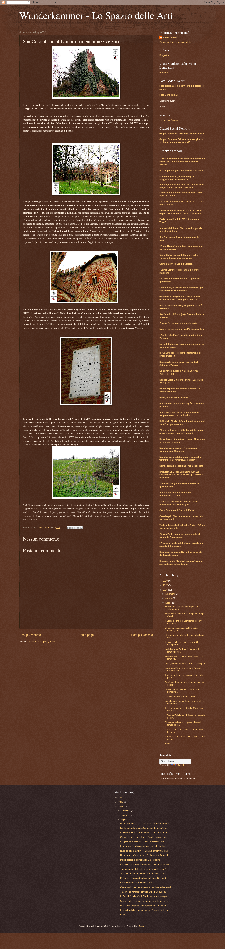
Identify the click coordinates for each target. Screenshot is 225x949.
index (167, 743)
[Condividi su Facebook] (77, 527)
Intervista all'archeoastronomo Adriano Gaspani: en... (145, 864)
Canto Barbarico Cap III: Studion (176, 264)
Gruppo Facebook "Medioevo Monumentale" (182, 133)
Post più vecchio (142, 635)
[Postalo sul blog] (71, 527)
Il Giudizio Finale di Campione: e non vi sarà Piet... (144, 832)
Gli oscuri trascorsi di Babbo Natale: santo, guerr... (144, 837)
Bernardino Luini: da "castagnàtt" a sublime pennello (181, 607)
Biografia (164, 55)
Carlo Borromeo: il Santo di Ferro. (176, 510)
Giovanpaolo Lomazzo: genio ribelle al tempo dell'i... (145, 901)
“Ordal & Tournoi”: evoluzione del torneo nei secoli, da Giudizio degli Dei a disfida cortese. (182, 161)
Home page (86, 635)
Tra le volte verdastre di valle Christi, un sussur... (143, 892)
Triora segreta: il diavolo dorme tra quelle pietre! (143, 869)
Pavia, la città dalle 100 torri (173, 397)
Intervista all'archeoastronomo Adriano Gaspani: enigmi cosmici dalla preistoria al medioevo (181, 475)
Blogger (141, 926)
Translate (182, 765)
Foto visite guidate (168, 95)
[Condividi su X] (74, 527)
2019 (165, 581)
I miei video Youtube (169, 120)
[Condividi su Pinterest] (81, 527)
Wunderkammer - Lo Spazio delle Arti (96, 15)
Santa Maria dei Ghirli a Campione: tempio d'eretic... (145, 828)
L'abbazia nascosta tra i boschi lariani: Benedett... (144, 878)
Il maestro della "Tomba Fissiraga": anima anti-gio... (145, 910)
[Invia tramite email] (68, 527)
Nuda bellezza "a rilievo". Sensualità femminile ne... (145, 851)
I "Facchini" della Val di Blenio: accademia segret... (144, 896)
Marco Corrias (170, 37)
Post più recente (30, 635)
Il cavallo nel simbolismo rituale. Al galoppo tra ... (143, 846)
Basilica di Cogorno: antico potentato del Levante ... (145, 905)
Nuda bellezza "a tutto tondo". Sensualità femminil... (145, 855)
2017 (165, 585)
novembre (170, 594)
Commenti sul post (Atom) (42, 641)
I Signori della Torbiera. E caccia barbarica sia (142, 842)
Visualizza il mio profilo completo (175, 42)
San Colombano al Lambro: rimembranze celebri (143, 873)
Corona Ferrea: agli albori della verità (178, 323)
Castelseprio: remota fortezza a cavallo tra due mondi (145, 887)
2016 (165, 590)
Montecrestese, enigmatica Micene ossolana (181, 329)
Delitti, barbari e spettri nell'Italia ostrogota (181, 466)
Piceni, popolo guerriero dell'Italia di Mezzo (181, 170)
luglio (168, 603)
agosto (168, 598)
